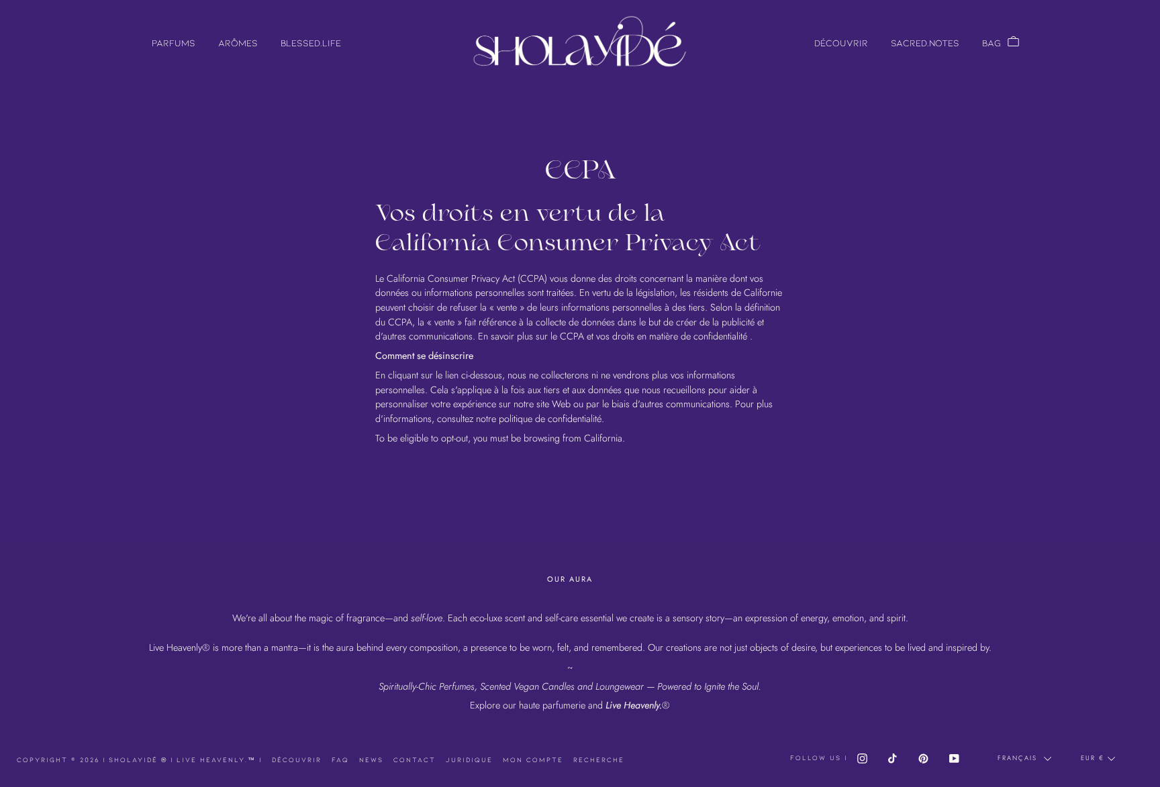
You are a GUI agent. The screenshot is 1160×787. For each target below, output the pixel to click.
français (1019, 758)
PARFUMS (173, 42)
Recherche (598, 759)
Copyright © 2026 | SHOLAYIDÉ (94, 759)
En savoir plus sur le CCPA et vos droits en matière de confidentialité (612, 336)
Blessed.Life (311, 42)
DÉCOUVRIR (841, 42)
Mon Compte (533, 759)
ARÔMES (238, 42)
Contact (414, 759)
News (371, 759)
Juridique (469, 759)
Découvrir (297, 759)
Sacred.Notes (925, 42)
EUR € (1092, 758)
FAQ (340, 759)
